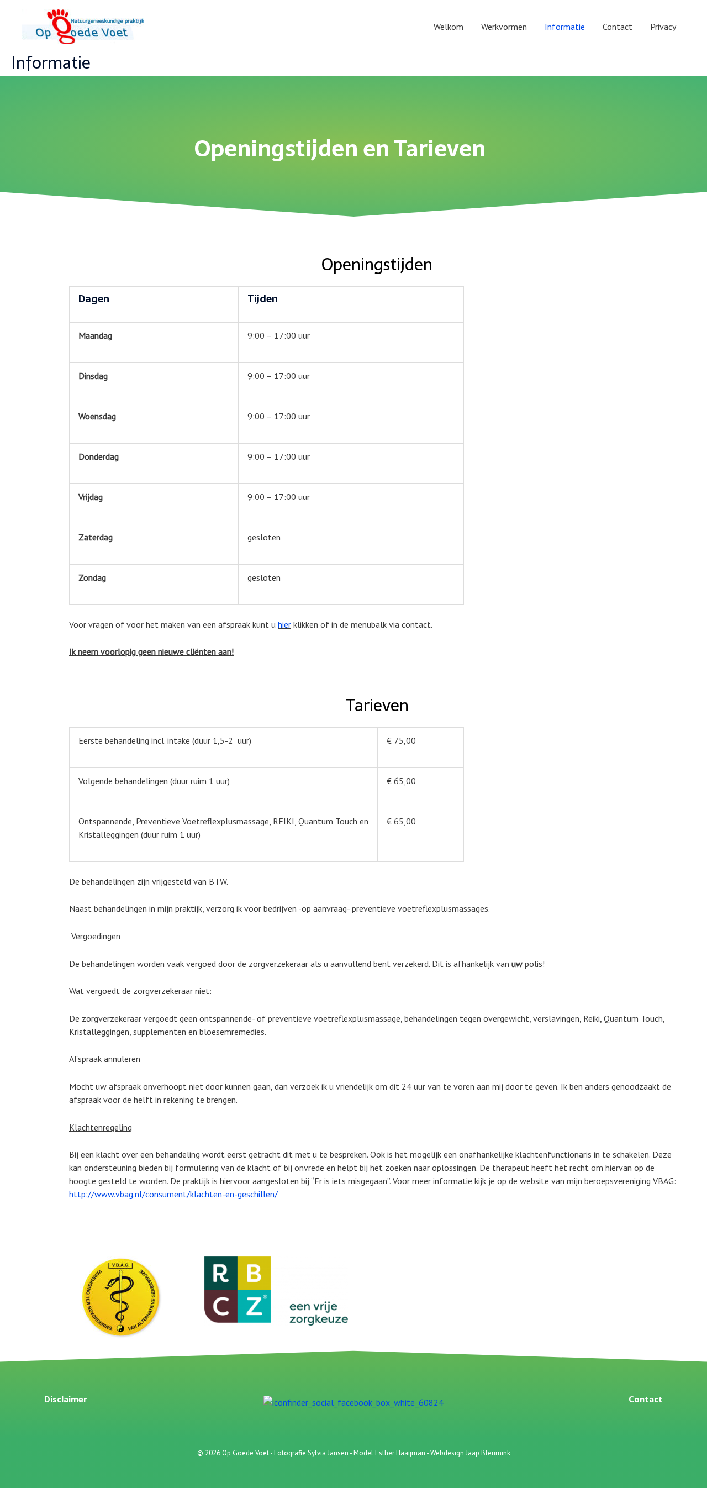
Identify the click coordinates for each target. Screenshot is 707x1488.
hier (284, 624)
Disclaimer (65, 1399)
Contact (617, 26)
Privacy (663, 26)
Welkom (448, 26)
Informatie (565, 26)
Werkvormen (504, 26)
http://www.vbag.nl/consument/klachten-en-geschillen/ (173, 1194)
